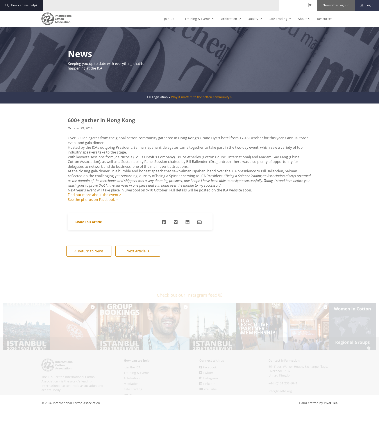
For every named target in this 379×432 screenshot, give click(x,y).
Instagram (210, 378)
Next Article (137, 251)
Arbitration (229, 19)
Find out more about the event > (94, 194)
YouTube (210, 389)
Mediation (131, 384)
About (302, 19)
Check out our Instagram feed (187, 295)
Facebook (209, 367)
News (128, 395)
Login (369, 5)
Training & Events (198, 19)
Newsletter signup (336, 5)
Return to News (90, 251)
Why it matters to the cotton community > (201, 97)
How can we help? (23, 5)
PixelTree (331, 403)
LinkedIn (208, 384)
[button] (26, 326)
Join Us (169, 19)
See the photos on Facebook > (93, 199)
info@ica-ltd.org (280, 391)
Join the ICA (132, 367)
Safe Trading (278, 19)
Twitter (207, 373)
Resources (324, 19)
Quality (253, 19)
